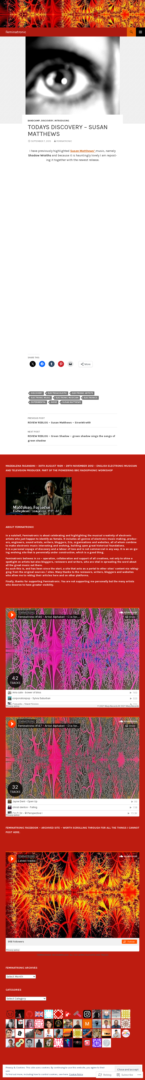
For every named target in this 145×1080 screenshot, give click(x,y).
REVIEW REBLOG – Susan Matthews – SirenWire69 (59, 420)
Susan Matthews (71, 402)
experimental (38, 402)
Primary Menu (140, 32)
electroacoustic (57, 393)
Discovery (47, 120)
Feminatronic (16, 32)
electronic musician (67, 398)
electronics (90, 398)
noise (54, 402)
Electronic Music (40, 398)
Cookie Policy (76, 1074)
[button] (39, 496)
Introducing (62, 120)
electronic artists (82, 393)
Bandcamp (34, 120)
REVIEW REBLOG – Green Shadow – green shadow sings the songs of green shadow (71, 436)
